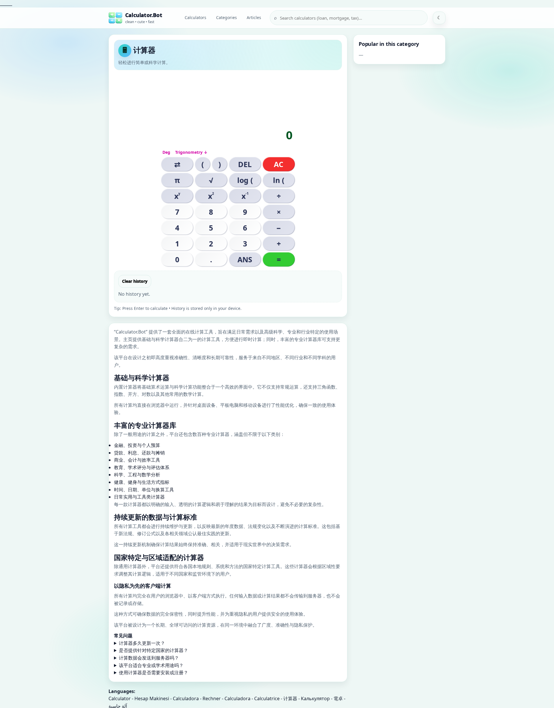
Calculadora (186, 698)
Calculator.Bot (143, 15)
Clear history (134, 281)
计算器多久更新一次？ (142, 643)
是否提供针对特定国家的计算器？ (153, 650)
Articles (254, 17)
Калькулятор (315, 698)
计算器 (290, 698)
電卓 (338, 698)
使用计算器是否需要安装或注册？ (153, 672)
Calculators (195, 17)
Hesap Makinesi (151, 698)
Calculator (119, 698)
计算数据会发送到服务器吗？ (149, 658)
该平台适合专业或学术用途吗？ (151, 665)
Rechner (212, 698)
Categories (226, 17)
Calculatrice (267, 698)
